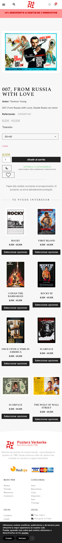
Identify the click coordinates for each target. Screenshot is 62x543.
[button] (3, 4)
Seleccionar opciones (15, 252)
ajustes (25, 533)
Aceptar (9, 538)
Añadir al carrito (36, 159)
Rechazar (22, 538)
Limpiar (5, 146)
